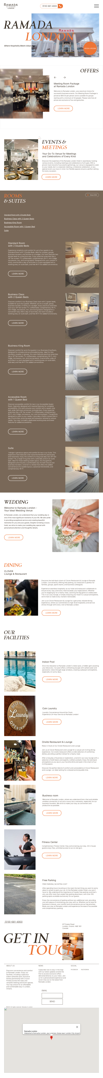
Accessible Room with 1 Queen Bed (19, 226)
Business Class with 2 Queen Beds (19, 218)
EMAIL (44, 991)
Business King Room (13, 222)
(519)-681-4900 (49, 6)
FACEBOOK (74, 969)
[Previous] (56, 77)
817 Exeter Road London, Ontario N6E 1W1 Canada (71, 926)
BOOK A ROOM (90, 48)
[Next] (64, 77)
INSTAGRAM (85, 969)
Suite (6, 230)
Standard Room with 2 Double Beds (17, 215)
